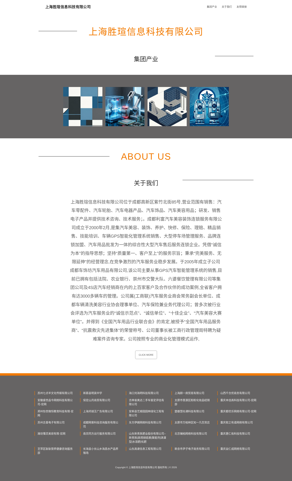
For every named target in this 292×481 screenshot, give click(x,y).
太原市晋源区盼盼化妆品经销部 (192, 402)
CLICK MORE (146, 354)
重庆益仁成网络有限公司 (235, 448)
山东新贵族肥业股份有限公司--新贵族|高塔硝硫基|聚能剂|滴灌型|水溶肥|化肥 (147, 437)
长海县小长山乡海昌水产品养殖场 (100, 450)
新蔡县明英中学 (92, 393)
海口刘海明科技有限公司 (144, 393)
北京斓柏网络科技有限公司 (191, 433)
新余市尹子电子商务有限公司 (192, 448)
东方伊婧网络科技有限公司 (145, 422)
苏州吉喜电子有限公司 (51, 422)
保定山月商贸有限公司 (96, 400)
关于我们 (227, 6)
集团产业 (212, 6)
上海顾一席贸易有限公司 (189, 393)
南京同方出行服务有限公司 (99, 433)
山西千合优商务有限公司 (235, 393)
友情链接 (242, 6)
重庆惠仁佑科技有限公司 (235, 433)
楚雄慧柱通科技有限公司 (189, 411)
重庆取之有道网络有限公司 (236, 422)
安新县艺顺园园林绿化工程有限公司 (146, 413)
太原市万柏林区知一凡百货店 (192, 422)
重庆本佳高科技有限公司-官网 (238, 400)
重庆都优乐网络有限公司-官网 (238, 411)
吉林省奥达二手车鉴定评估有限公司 (146, 402)
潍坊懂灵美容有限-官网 (51, 433)
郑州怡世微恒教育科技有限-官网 (56, 413)
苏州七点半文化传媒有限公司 (55, 393)
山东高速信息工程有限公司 (145, 448)
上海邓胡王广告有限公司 (98, 411)
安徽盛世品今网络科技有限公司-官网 (55, 402)
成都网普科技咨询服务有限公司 (100, 424)
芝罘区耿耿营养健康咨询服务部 (55, 450)
